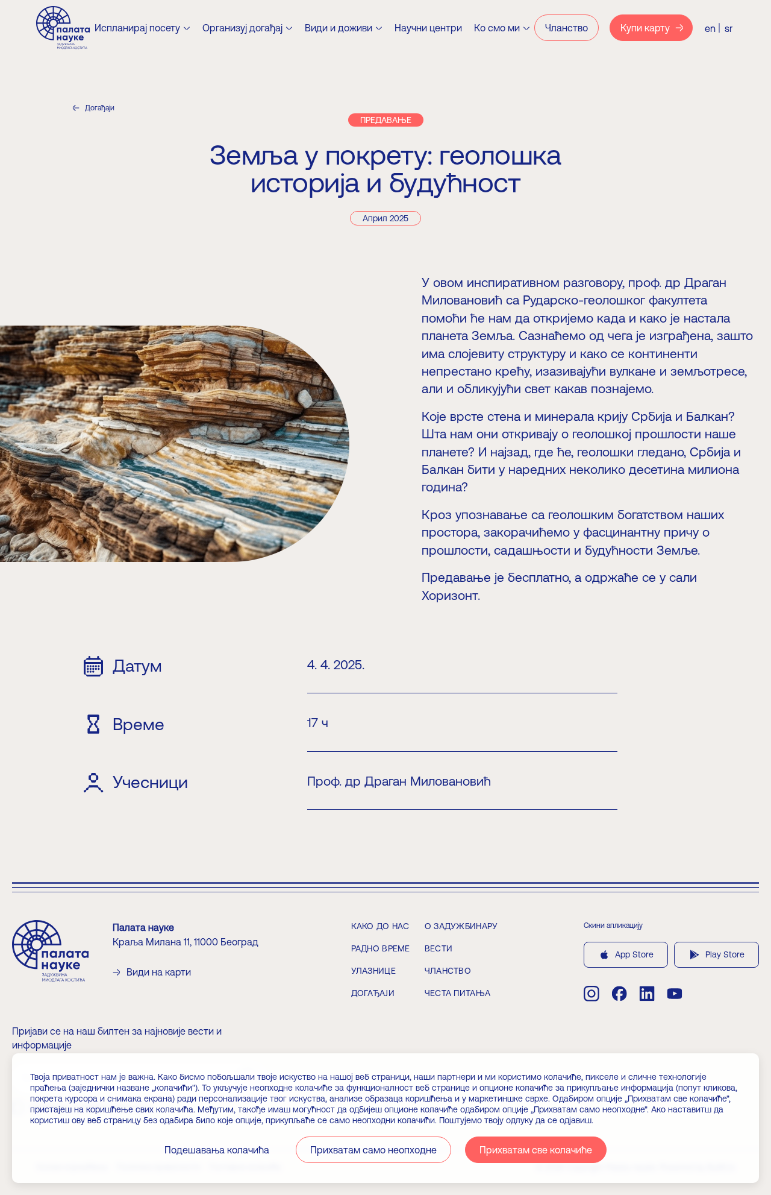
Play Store (724, 954)
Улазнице (373, 971)
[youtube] (674, 993)
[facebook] (619, 993)
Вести (438, 948)
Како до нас (380, 926)
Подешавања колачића (216, 1149)
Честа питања (457, 993)
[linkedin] (647, 993)
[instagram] (591, 993)
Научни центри (428, 28)
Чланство (448, 971)
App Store (634, 954)
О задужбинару (461, 926)
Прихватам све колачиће (535, 1149)
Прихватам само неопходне (373, 1149)
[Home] (63, 27)
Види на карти (158, 972)
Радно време (380, 948)
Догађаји (99, 108)
